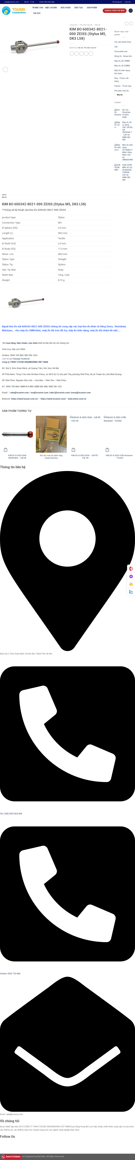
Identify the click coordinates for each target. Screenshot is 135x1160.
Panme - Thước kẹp (122, 86)
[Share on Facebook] (72, 53)
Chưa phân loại (120, 51)
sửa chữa (32, 343)
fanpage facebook (21, 358)
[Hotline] (131, 569)
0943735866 (13, 1156)
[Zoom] (5, 69)
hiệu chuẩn (22, 343)
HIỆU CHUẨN (51, 8)
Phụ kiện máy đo (86, 25)
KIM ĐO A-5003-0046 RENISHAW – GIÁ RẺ (17, 456)
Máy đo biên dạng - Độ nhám (122, 72)
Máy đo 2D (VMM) (122, 61)
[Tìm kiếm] (131, 10)
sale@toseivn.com (19, 392)
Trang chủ (73, 25)
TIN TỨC (37, 13)
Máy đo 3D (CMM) (122, 66)
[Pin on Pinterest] (86, 53)
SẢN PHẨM (92, 8)
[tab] (4, 197)
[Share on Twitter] (76, 53)
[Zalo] (131, 591)
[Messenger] (131, 576)
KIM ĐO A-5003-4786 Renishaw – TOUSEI (119, 456)
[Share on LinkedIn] (91, 53)
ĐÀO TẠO (78, 8)
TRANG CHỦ (37, 8)
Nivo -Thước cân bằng (121, 79)
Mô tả (4, 197)
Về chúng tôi (117, 2)
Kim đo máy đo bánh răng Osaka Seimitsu (51, 456)
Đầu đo (97, 25)
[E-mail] (131, 584)
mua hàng (11, 343)
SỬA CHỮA (66, 8)
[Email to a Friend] (81, 53)
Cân (116, 47)
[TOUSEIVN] (15, 10)
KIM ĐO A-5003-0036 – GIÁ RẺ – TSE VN (85, 456)
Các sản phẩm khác (122, 42)
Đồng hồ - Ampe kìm (123, 56)
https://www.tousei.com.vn (24, 399)
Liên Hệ (127, 2)
